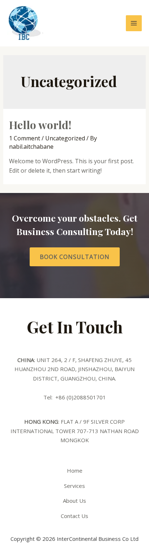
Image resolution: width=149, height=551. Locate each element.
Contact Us (74, 515)
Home (74, 470)
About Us (74, 500)
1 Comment (24, 138)
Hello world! (40, 125)
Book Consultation (75, 257)
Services (74, 485)
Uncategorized (65, 138)
